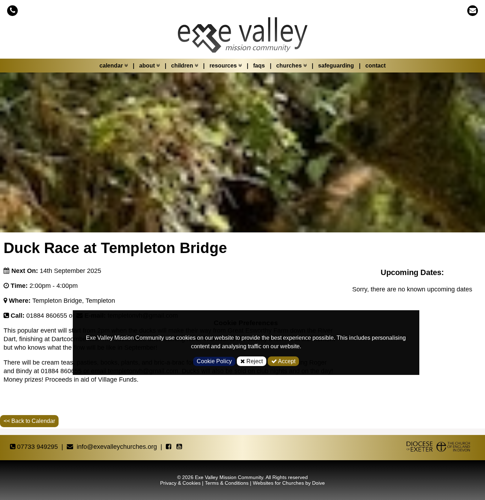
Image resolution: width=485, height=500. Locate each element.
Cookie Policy (214, 361)
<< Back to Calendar (29, 421)
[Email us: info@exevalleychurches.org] (472, 10)
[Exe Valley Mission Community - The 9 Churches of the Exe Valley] (242, 38)
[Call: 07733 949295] (12, 10)
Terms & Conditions (227, 483)
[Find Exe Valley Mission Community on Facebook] (169, 446)
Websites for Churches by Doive (289, 483)
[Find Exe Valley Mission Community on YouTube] (180, 446)
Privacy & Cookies (180, 483)
